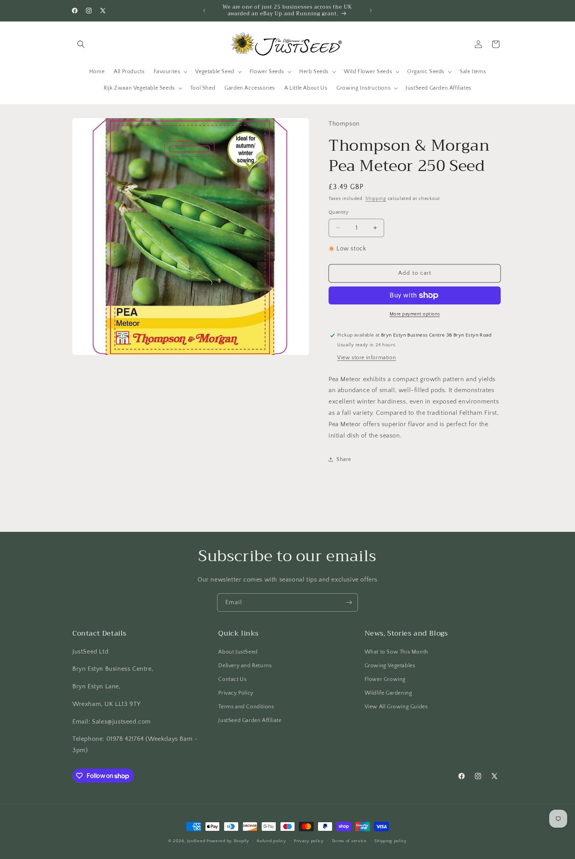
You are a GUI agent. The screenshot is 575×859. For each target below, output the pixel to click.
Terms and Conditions (246, 707)
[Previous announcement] (204, 10)
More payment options (415, 314)
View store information (366, 358)
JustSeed (196, 841)
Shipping (375, 198)
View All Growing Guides (396, 707)
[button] (81, 44)
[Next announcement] (370, 10)
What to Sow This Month (396, 652)
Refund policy (271, 841)
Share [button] (343, 459)
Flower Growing (385, 679)
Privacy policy (309, 841)
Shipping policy (390, 841)
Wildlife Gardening (388, 693)
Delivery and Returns (244, 666)
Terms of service (349, 841)
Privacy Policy (235, 693)
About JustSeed (237, 652)
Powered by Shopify (228, 841)
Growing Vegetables (390, 666)
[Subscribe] (349, 602)
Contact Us (232, 679)
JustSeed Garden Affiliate (249, 720)
